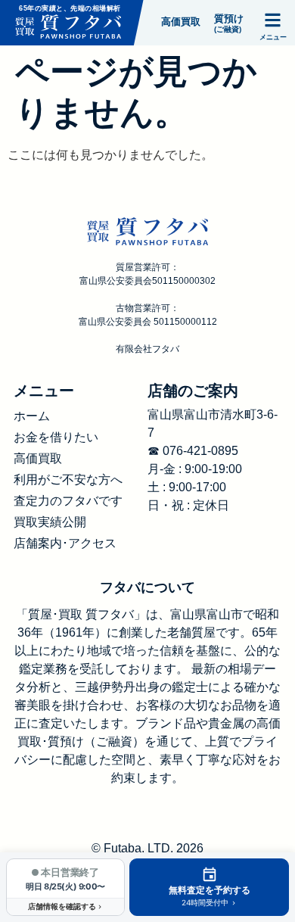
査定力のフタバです (68, 500)
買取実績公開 (50, 522)
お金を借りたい (56, 437)
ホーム (32, 416)
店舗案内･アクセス (65, 543)
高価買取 (38, 458)
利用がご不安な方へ (68, 479)
